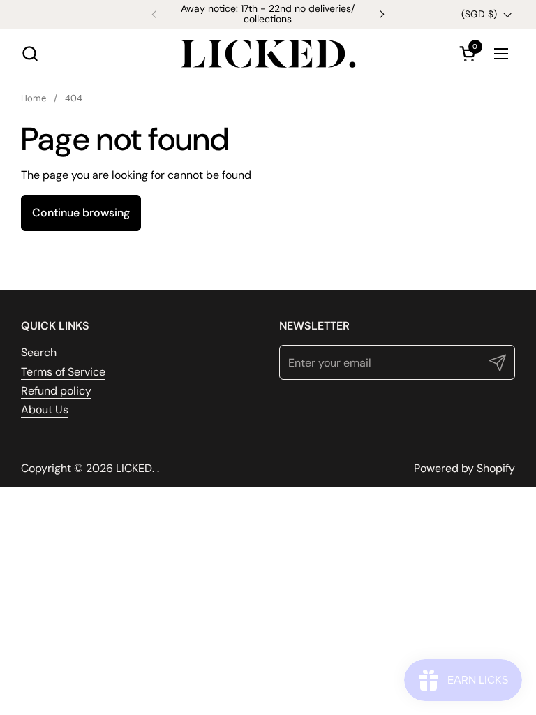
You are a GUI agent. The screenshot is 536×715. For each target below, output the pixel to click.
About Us (44, 409)
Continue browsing (81, 212)
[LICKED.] (268, 54)
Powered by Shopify (464, 468)
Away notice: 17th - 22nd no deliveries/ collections (268, 14)
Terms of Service (63, 371)
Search (39, 352)
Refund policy (56, 390)
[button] (29, 53)
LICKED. (136, 468)
